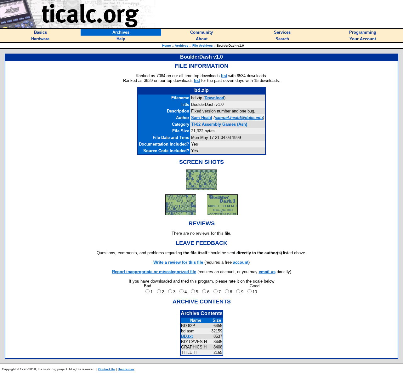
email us (267, 271)
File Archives (202, 45)
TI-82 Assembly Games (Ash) (219, 124)
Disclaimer (126, 369)
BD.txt (187, 336)
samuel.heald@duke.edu (239, 117)
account (240, 262)
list (224, 75)
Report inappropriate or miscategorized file (154, 271)
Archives (182, 45)
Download (214, 97)
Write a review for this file (178, 262)
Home (166, 45)
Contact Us (106, 369)
